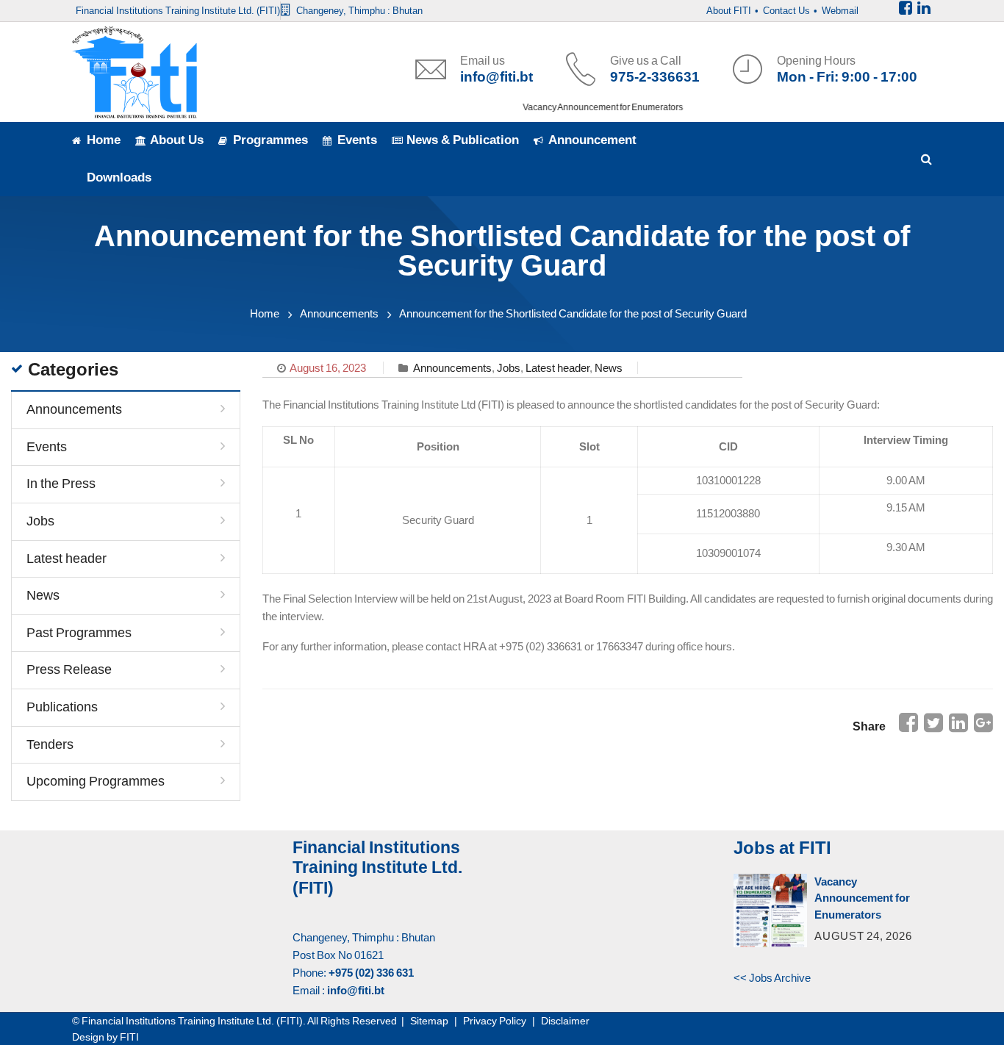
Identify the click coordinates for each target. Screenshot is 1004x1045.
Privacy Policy (494, 1021)
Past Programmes (79, 632)
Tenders (49, 744)
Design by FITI (105, 1037)
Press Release (69, 669)
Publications (62, 707)
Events (46, 446)
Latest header (557, 368)
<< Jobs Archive (772, 978)
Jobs (508, 368)
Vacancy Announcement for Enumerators (594, 107)
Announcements (339, 313)
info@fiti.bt (496, 77)
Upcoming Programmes (95, 781)
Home (264, 313)
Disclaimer (565, 1021)
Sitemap (429, 1021)
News (609, 368)
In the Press (61, 483)
